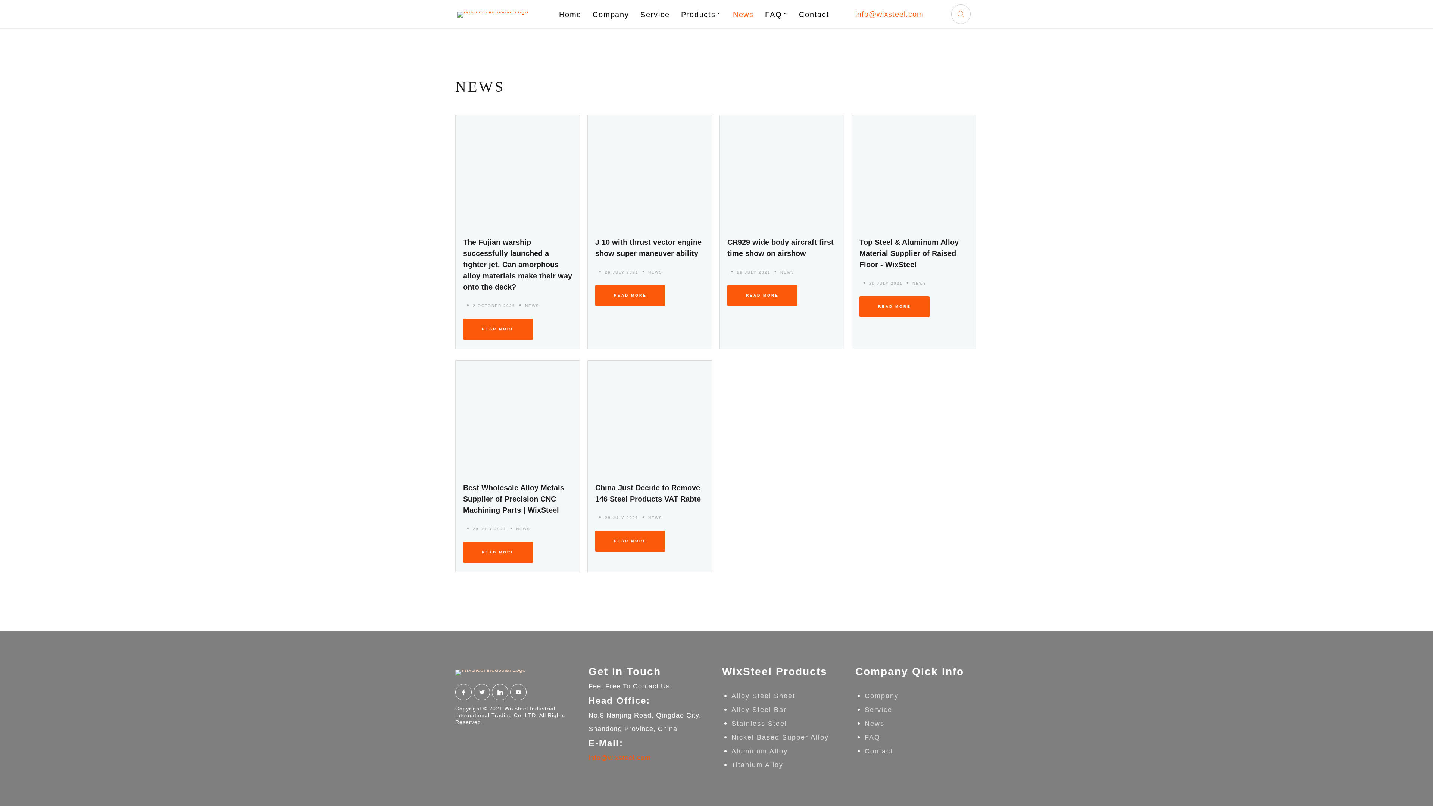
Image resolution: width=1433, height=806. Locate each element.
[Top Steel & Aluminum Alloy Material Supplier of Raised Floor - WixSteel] (914, 171)
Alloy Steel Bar (759, 709)
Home (570, 14)
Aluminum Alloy (759, 751)
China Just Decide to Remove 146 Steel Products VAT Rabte (648, 493)
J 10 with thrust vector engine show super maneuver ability (648, 247)
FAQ (773, 14)
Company (611, 14)
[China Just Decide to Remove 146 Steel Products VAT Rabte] (650, 417)
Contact (814, 14)
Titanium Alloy (757, 765)
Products (698, 14)
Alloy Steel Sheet (763, 696)
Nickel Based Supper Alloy (780, 737)
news (532, 306)
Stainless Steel (759, 723)
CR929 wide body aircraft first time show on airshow (780, 247)
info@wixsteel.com (889, 14)
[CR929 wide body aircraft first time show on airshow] (782, 171)
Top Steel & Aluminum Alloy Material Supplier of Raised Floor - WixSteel (909, 253)
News (743, 14)
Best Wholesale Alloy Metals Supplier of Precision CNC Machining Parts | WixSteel (513, 499)
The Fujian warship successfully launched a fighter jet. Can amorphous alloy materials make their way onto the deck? (517, 264)
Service (655, 14)
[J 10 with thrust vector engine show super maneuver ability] (650, 171)
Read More (498, 329)
